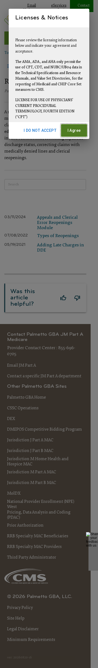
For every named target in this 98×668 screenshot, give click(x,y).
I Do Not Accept (40, 130)
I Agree (74, 130)
